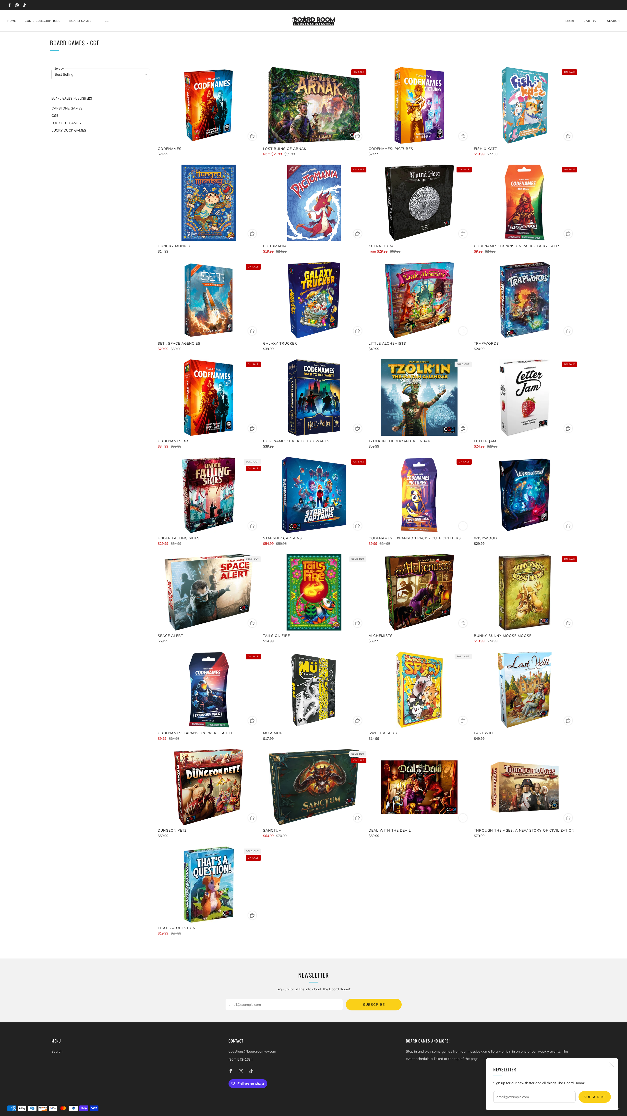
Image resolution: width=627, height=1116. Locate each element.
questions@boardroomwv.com (252, 1051)
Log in (570, 21)
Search (613, 21)
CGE (54, 115)
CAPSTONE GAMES (67, 108)
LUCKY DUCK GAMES (68, 130)
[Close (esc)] (611, 1064)
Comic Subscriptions (42, 21)
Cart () (591, 21)
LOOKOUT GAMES (66, 123)
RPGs (104, 21)
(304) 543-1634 (241, 1059)
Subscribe (595, 1097)
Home (11, 21)
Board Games (80, 21)
